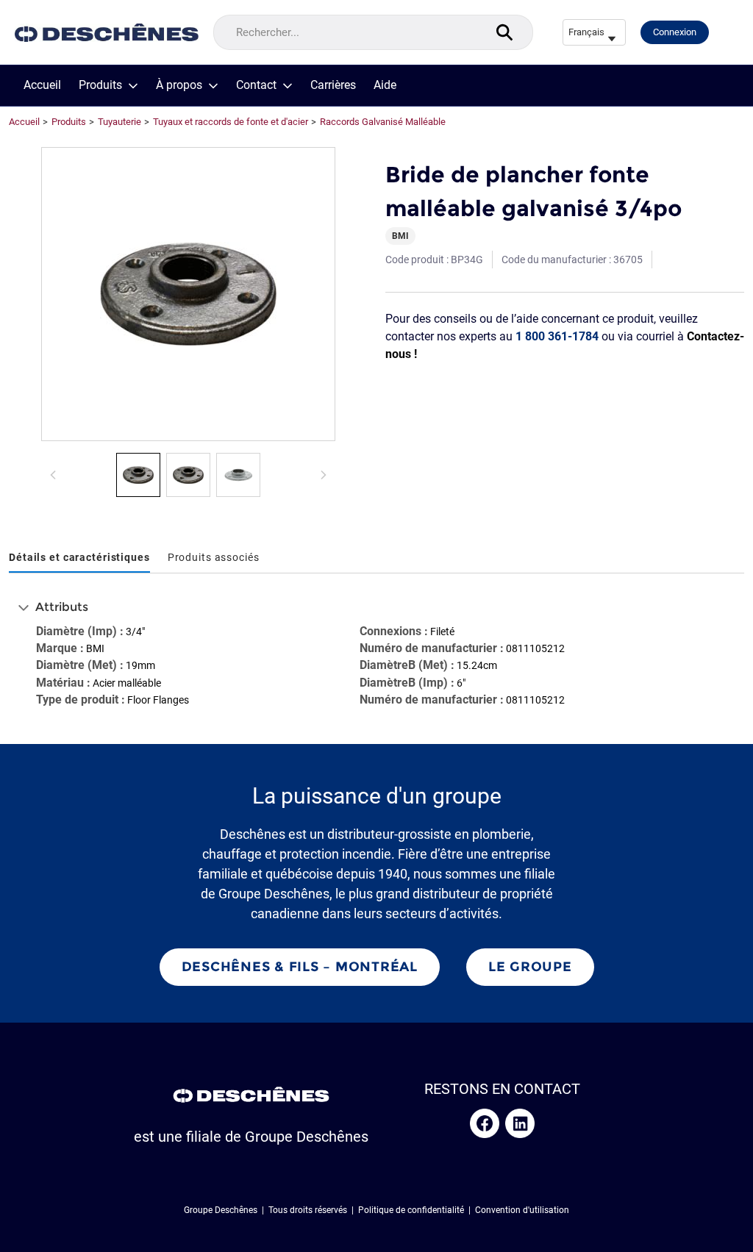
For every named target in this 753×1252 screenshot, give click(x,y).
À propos (179, 85)
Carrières (333, 85)
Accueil (42, 85)
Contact (256, 85)
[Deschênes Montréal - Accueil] (107, 33)
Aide (385, 85)
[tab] (79, 558)
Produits (100, 85)
